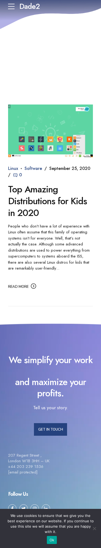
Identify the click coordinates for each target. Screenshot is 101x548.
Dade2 (29, 6)
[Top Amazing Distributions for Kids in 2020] (50, 131)
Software (33, 168)
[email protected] (23, 472)
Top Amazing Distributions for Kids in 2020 (47, 201)
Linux (13, 168)
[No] (94, 528)
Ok (52, 540)
